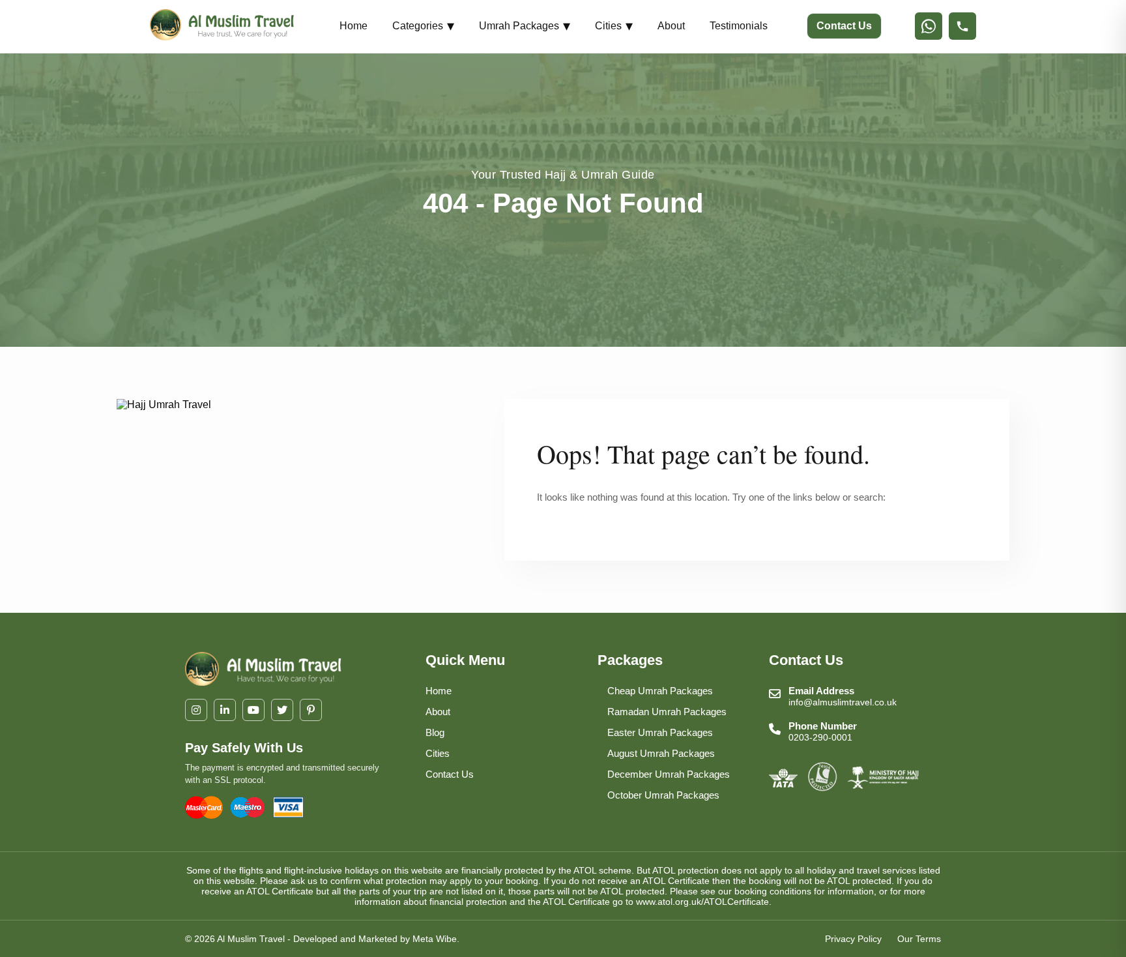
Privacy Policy (853, 939)
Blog (435, 732)
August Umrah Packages (661, 753)
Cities (614, 26)
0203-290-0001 (820, 737)
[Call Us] (962, 26)
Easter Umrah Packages (660, 732)
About (671, 25)
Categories (423, 26)
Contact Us (844, 25)
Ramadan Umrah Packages (667, 711)
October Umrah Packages (663, 795)
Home (353, 25)
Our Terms (919, 939)
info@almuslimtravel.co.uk (842, 702)
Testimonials (739, 25)
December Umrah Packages (668, 774)
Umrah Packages (524, 26)
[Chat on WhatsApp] (928, 26)
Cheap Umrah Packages (660, 690)
